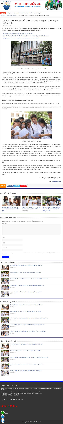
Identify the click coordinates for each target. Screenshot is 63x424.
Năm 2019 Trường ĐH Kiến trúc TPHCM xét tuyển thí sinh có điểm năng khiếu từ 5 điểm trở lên (26, 35)
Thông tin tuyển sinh (11, 15)
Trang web (4, 247)
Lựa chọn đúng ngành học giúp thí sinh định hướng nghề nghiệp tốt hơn (27, 285)
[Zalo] (3, 417)
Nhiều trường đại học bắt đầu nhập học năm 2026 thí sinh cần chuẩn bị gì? (28, 331)
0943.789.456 (9, 405)
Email (3, 242)
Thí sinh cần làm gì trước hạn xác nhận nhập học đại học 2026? (31, 208)
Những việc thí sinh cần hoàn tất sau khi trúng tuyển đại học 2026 (26, 292)
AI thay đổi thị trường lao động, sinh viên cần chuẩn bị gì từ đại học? (10, 209)
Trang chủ (2, 15)
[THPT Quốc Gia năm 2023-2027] (31, 5)
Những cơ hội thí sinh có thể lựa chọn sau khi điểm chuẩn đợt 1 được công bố (24, 13)
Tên (3, 237)
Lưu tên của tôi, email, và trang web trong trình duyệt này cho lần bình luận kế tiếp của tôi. (31, 253)
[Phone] (3, 413)
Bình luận (4, 223)
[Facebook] (3, 421)
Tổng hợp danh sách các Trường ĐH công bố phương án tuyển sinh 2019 (20, 38)
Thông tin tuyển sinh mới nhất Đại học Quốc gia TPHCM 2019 (18, 33)
